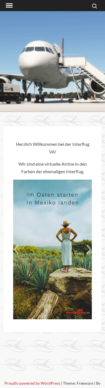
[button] (15, 249)
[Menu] (8, 5)
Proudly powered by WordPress (32, 383)
